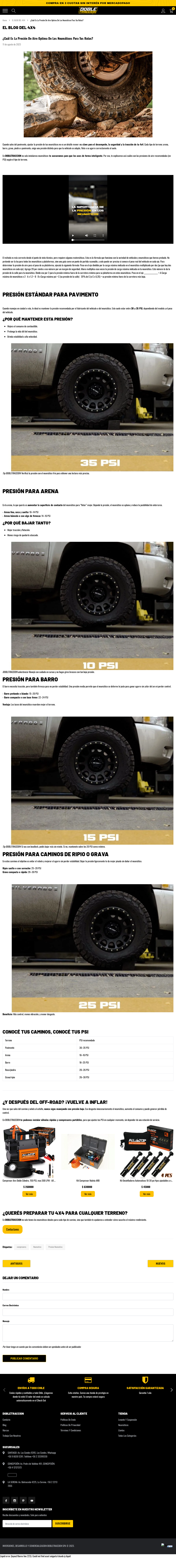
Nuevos (160, 1263)
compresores (21, 1246)
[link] (12, 1475)
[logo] (88, 10)
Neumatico (37, 1246)
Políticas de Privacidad (70, 1425)
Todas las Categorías (127, 1435)
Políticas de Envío (68, 1419)
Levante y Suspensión (127, 1419)
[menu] (5, 10)
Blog (4, 1425)
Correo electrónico (11, 1305)
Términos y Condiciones (70, 1430)
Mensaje (6, 1321)
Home (5, 20)
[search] (14, 10)
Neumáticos (123, 1425)
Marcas (6, 1430)
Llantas (121, 1430)
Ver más (29, 1194)
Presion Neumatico (55, 1246)
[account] (163, 10)
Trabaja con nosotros (12, 1435)
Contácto (6, 1419)
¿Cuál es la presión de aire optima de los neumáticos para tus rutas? (48, 38)
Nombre (6, 1289)
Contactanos (12, 1229)
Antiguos (16, 1263)
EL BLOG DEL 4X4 (18, 20)
